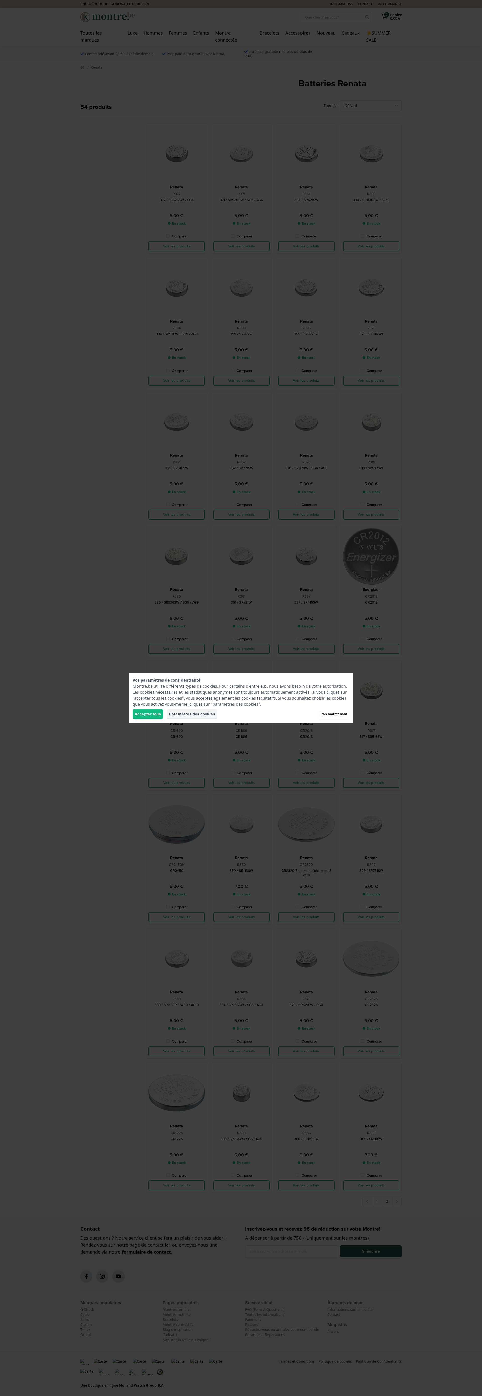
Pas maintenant (334, 714)
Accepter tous (148, 714)
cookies (210, 686)
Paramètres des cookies (192, 714)
